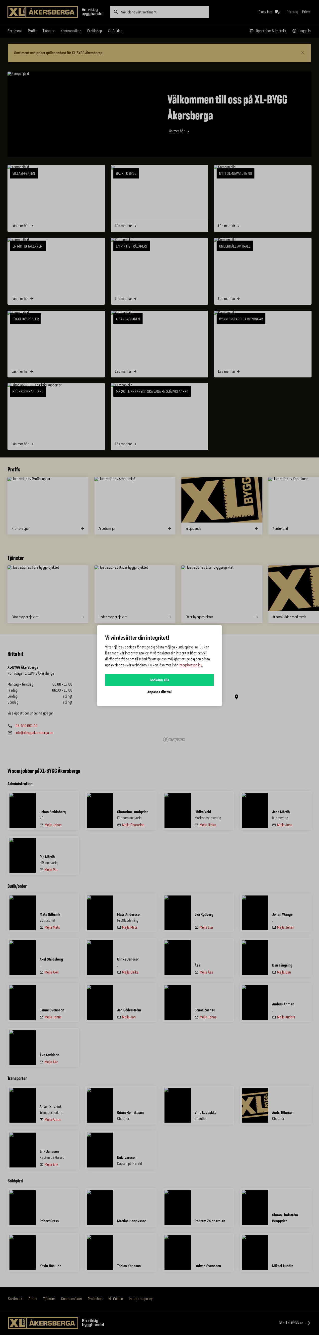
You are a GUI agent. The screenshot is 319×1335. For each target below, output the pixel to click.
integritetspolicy (190, 665)
